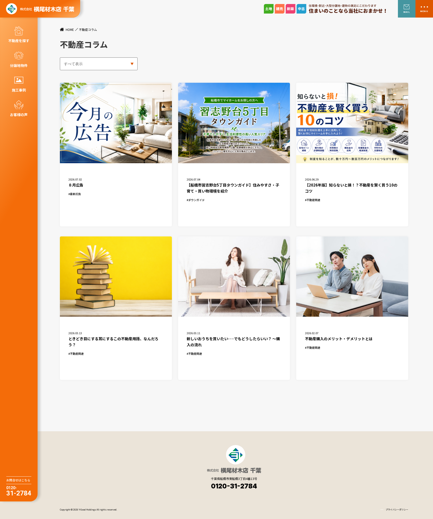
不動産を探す (18, 40)
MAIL (406, 12)
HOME (70, 30)
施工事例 (19, 90)
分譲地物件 (19, 65)
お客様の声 (19, 114)
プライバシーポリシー (397, 509)
